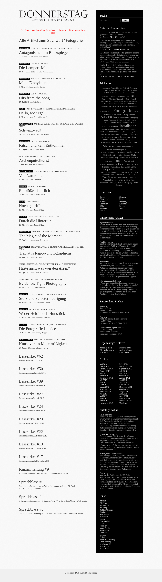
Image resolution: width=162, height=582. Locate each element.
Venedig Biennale (110, 180)
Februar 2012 (124, 385)
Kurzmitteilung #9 (34, 469)
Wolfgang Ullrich (131, 182)
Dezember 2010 (125, 401)
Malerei (108, 146)
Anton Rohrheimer (41, 240)
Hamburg (123, 201)
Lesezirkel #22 (31, 431)
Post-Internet (129, 161)
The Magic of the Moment (40, 236)
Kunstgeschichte (131, 140)
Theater (119, 175)
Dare (102, 523)
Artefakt (103, 512)
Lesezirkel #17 (31, 456)
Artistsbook (104, 514)
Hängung (134, 117)
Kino (132, 134)
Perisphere (104, 537)
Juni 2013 (103, 373)
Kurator (128, 142)
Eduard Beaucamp (129, 107)
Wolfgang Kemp (116, 182)
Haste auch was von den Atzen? (44, 268)
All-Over (103, 503)
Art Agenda (104, 505)
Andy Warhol (114, 90)
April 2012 (123, 382)
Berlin (112, 96)
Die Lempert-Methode (37, 67)
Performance (124, 157)
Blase (134, 96)
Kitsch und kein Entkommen (42, 145)
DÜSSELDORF (25, 124)
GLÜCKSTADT (26, 171)
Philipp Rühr (108, 161)
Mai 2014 (103, 364)
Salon (136, 164)
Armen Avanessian (124, 93)
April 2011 (123, 396)
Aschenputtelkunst (34, 160)
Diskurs (104, 107)
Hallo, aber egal (32, 113)
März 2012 (104, 385)
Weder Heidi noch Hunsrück (42, 313)
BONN (22, 109)
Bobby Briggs (39, 210)
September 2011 (106, 391)
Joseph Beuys (124, 132)
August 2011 (124, 391)
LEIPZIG (23, 325)
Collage (105, 104)
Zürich (102, 211)
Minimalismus (121, 152)
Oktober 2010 (124, 403)
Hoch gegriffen (31, 205)
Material (135, 150)
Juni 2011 (123, 394)
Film (110, 111)
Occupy (127, 155)
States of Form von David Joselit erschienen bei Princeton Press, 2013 (114, 310)
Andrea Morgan (125, 350)
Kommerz (125, 137)
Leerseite (103, 533)
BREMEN (23, 294)
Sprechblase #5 (31, 482)
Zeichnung (119, 185)
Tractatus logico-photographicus (45, 253)
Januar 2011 (104, 401)
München (103, 208)
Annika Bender (40, 87)
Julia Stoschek (105, 134)
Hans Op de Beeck (124, 120)
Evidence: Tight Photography (43, 283)
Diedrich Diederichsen (127, 104)
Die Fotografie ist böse (37, 328)
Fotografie (122, 110)
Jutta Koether (115, 134)
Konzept (135, 137)
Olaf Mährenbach (46, 72)
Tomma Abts (132, 177)
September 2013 (125, 369)
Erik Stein (37, 102)
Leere (135, 142)
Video (122, 179)
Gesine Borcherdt (123, 117)
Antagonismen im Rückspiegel (44, 52)
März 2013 (123, 373)
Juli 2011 (103, 394)
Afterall (103, 501)
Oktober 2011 (124, 389)
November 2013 (106, 369)
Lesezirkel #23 (31, 419)
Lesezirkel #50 (31, 368)
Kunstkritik (105, 142)
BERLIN (23, 186)
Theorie (125, 175)
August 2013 (105, 371)
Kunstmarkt (118, 142)
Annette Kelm (126, 90)
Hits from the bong (34, 98)
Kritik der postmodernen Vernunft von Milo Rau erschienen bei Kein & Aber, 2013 (113, 321)
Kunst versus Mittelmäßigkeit (43, 343)
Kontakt (83, 573)
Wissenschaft (104, 183)
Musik (129, 152)
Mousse (103, 535)
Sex (122, 167)
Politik (118, 160)
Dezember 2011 (125, 387)
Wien (121, 208)
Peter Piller (134, 158)
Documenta (115, 106)
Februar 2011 (124, 398)
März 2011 (104, 398)
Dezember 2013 (125, 366)
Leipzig (122, 206)
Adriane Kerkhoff (43, 303)
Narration (136, 152)
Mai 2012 (103, 382)
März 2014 (123, 364)
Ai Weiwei (124, 88)
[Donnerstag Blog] (53, 16)
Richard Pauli (40, 288)
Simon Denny (130, 167)
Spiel (122, 172)
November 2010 (106, 403)
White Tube (104, 548)
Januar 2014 (104, 366)
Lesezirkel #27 (31, 394)
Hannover (104, 204)
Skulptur (107, 169)
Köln (102, 206)
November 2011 (106, 389)
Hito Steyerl (114, 126)
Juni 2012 (123, 380)
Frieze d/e (103, 526)
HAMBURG (24, 48)
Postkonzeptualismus (108, 164)
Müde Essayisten (32, 82)
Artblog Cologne (106, 510)
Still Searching (105, 542)
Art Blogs (103, 508)
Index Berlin (105, 528)
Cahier (102, 519)
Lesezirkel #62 (31, 356)
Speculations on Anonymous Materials (124, 170)
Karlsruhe (123, 204)
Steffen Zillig (129, 172)
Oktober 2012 (124, 376)
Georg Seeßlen (129, 114)
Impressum (92, 573)
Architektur (113, 93)
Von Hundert (105, 546)
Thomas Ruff (133, 175)
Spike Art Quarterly (107, 539)
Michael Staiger (43, 134)
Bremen (122, 197)
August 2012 (124, 378)
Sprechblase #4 (31, 496)
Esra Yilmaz (43, 57)
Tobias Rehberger (110, 177)
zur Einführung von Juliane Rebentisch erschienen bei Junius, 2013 (111, 331)
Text (136, 172)
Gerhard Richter (108, 117)
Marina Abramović (123, 147)
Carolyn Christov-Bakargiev (113, 99)
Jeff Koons (125, 129)
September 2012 (106, 378)
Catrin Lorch (131, 99)
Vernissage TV (106, 544)
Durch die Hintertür (35, 220)
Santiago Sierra (115, 167)
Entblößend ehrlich (34, 190)
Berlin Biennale (123, 96)
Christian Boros (106, 101)
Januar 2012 (104, 387)
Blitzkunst (104, 517)
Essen (121, 199)
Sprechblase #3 (31, 509)
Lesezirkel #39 (31, 381)
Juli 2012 (103, 380)
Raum (121, 164)
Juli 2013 (123, 371)
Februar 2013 (105, 376)
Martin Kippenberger (115, 150)
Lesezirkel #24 (31, 406)
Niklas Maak (109, 154)
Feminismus (103, 111)
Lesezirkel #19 (31, 444)
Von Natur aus (30, 175)
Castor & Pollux (106, 521)
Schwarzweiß (30, 130)
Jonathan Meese (112, 132)
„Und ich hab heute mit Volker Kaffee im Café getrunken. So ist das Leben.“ (118, 33)
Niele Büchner (38, 165)
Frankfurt (103, 201)
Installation (128, 126)
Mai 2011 (103, 396)
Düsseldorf (104, 199)
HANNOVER (25, 232)
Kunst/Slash (104, 530)
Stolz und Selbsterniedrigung (42, 298)
